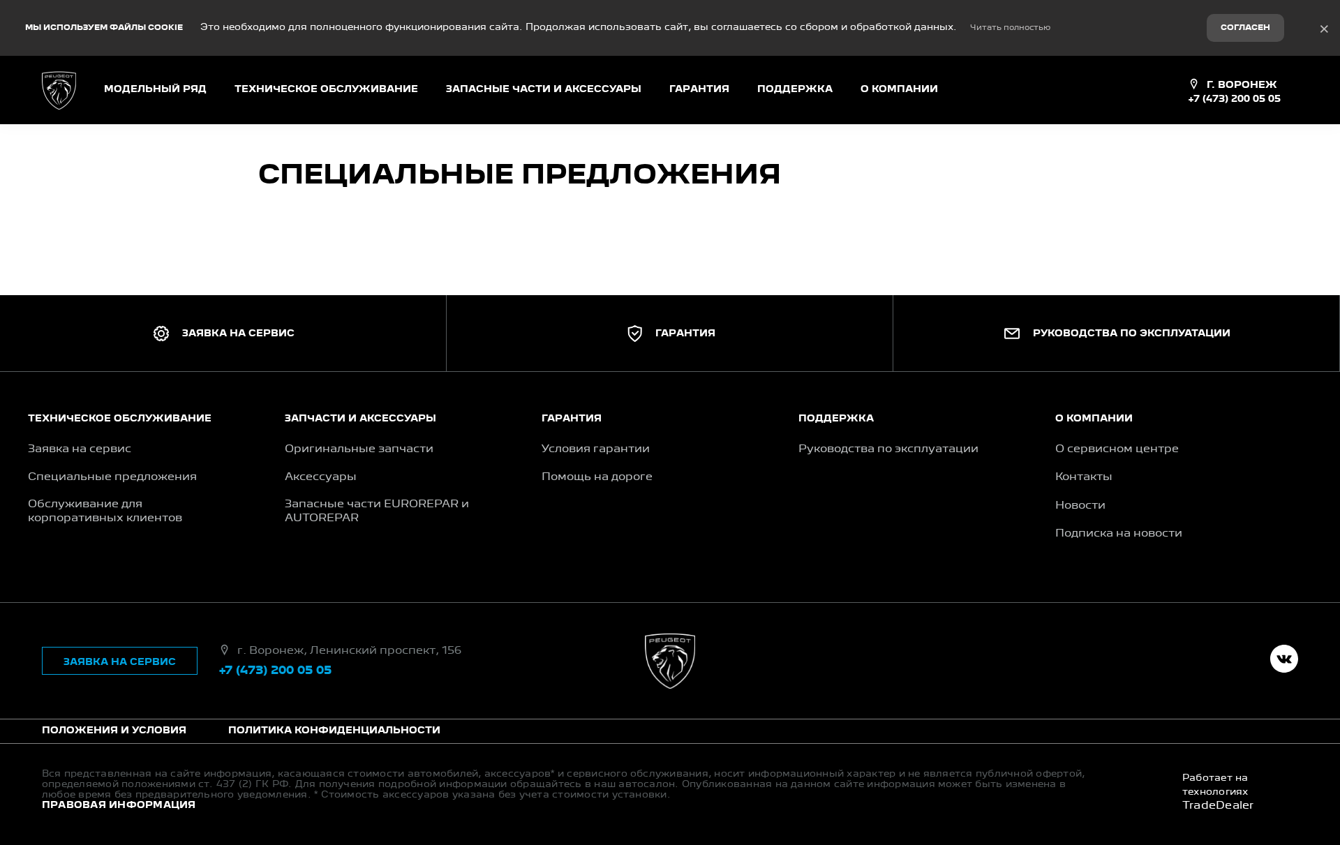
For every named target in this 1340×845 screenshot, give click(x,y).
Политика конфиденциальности (334, 730)
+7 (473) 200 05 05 (1234, 99)
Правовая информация (119, 805)
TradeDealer (1218, 806)
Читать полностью (1010, 27)
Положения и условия (114, 730)
